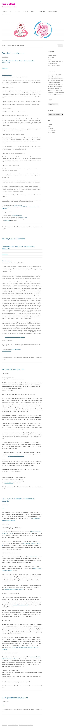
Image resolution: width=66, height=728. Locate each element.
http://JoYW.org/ (23, 217)
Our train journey (52, 55)
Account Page (5, 15)
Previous (4, 62)
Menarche (16, 227)
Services (25, 11)
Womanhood (34, 227)
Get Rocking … (51, 57)
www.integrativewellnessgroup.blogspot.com (15, 337)
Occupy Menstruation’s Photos (10, 61)
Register (50, 124)
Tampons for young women (13, 369)
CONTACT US (42, 11)
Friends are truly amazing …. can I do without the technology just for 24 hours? (55, 80)
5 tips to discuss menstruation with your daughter (18, 500)
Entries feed (51, 128)
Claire (49, 78)
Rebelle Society (18, 205)
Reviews (33, 11)
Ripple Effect (8, 3)
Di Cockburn (51, 86)
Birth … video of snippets (54, 65)
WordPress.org (51, 132)
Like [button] (3, 68)
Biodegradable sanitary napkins (15, 697)
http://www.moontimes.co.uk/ (16, 456)
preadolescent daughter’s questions (14, 589)
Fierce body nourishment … (13, 53)
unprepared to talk (32, 557)
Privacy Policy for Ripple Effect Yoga (10, 725)
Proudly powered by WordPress (26, 725)
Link (3, 508)
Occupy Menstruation (7, 75)
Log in (49, 126)
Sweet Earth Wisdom (6, 351)
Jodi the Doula (51, 84)
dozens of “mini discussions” (20, 605)
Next (8, 62)
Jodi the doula (59, 84)
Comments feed (52, 130)
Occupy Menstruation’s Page (27, 61)
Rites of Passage (56, 76)
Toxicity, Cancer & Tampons (13, 239)
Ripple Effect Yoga (6, 11)
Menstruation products (24, 227)
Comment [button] (6, 68)
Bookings (17, 11)
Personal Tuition (52, 11)
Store (49, 59)
